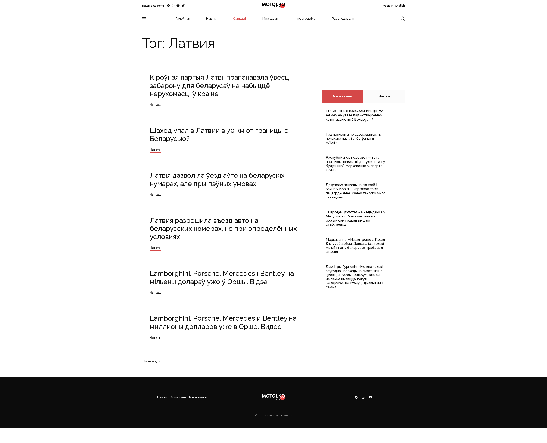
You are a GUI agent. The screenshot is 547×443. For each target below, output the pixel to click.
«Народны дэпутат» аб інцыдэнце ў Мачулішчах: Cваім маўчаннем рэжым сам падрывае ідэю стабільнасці (355, 218)
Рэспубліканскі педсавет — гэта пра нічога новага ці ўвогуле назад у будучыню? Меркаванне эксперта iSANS (355, 163)
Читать (155, 149)
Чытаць (156, 104)
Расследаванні (343, 19)
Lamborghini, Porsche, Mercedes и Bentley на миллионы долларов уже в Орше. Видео (223, 322)
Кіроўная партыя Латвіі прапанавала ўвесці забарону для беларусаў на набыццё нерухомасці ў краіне (220, 85)
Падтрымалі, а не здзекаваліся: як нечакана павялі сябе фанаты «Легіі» (353, 138)
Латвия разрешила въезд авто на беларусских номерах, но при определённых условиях (223, 228)
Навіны (211, 19)
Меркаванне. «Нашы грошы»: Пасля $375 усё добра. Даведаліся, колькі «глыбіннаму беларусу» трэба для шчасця (355, 246)
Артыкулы (178, 397)
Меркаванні (271, 19)
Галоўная (183, 19)
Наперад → (151, 361)
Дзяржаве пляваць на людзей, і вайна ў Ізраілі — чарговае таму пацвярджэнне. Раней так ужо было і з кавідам (355, 191)
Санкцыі (239, 19)
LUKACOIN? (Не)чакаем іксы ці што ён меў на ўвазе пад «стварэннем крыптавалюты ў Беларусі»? (354, 115)
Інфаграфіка (306, 19)
